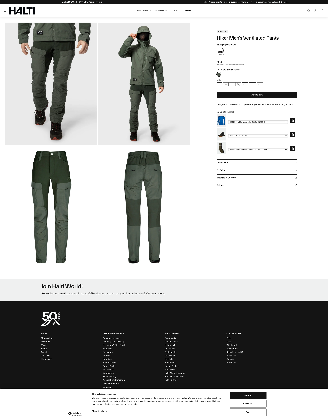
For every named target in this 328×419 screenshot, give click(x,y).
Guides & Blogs (172, 366)
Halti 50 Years (171, 342)
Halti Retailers (109, 363)
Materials (107, 349)
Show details (98, 411)
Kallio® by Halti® (235, 352)
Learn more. (158, 293)
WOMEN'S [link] (159, 11)
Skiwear (230, 359)
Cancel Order (109, 366)
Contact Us (108, 373)
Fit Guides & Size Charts (114, 345)
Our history (170, 349)
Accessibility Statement (114, 380)
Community (170, 338)
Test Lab (168, 359)
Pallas (229, 338)
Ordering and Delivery (113, 342)
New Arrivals (47, 338)
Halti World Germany (175, 373)
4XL (259, 84)
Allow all (248, 395)
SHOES (188, 11)
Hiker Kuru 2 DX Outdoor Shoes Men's (245, 132)
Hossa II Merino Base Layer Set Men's (245, 118)
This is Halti (170, 345)
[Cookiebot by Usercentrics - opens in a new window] (75, 414)
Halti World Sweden (174, 377)
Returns (106, 356)
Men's (44, 345)
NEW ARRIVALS (144, 11)
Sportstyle (231, 356)
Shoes (44, 349)
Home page (46, 359)
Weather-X (232, 345)
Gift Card (45, 356)
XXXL (252, 84)
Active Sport (232, 349)
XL (238, 84)
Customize (247, 404)
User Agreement (111, 383)
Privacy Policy (109, 377)
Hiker (229, 342)
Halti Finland (171, 380)
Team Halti (170, 356)
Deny (248, 412)
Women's (45, 342)
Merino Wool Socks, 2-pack (240, 146)
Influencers (108, 370)
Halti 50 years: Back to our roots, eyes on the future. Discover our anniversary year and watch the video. (246, 2)
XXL (244, 84)
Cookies (107, 387)
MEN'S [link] (175, 11)
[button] (5, 11)
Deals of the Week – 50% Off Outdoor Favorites (82, 2)
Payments (107, 352)
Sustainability (171, 352)
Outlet (44, 352)
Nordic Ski (231, 363)
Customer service (111, 338)
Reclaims (107, 359)
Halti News (170, 370)
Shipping (227, 64)
